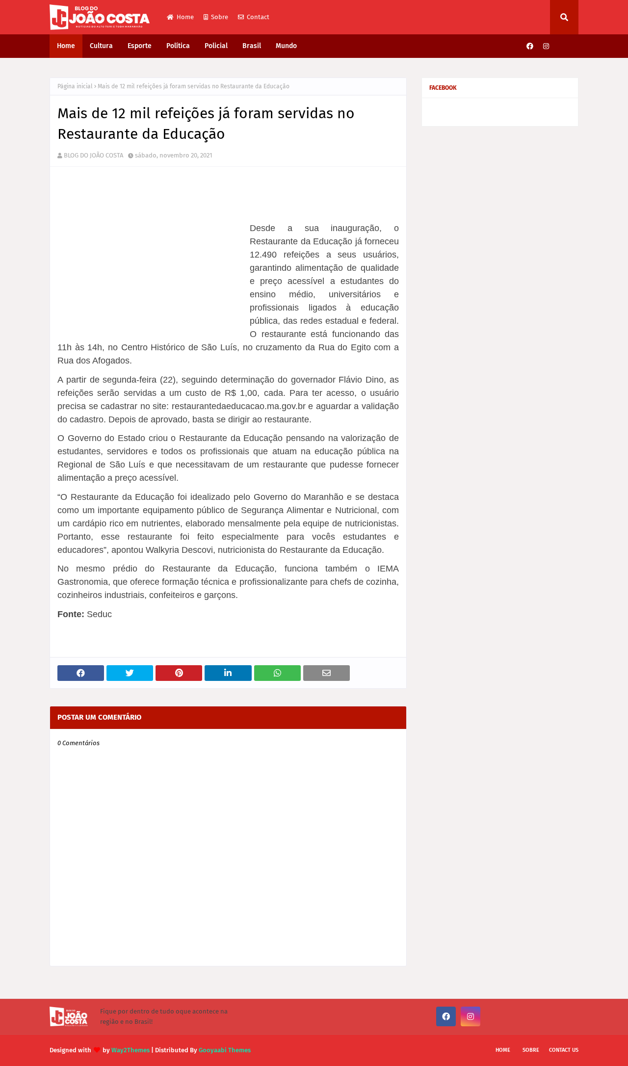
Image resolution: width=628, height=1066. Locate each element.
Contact (258, 17)
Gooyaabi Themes (225, 1050)
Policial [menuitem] (216, 46)
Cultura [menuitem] (101, 46)
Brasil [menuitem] (251, 46)
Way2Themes (130, 1050)
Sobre (219, 17)
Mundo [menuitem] (286, 46)
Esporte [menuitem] (140, 46)
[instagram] (546, 46)
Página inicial (75, 86)
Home (185, 17)
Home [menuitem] (66, 46)
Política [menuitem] (178, 46)
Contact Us (563, 1050)
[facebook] (530, 46)
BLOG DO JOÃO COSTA (93, 155)
